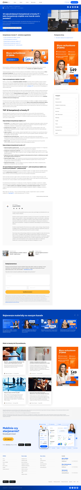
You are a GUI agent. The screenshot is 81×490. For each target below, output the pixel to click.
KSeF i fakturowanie (59, 114)
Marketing (57, 117)
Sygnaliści (70, 481)
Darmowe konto (74, 2)
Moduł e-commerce (25, 469)
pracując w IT (30, 85)
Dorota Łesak (33, 373)
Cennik (4, 460)
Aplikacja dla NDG (24, 470)
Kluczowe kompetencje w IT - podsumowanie (13, 45)
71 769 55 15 (75, 461)
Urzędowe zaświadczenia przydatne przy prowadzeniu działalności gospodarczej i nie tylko (40, 362)
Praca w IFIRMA (5, 462)
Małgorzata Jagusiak (9, 373)
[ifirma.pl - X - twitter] (72, 488)
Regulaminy (50, 481)
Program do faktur (24, 467)
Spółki (56, 133)
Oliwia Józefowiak (9, 403)
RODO (75, 481)
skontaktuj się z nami (28, 269)
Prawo (56, 123)
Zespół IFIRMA (6, 8)
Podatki (56, 120)
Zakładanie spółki (24, 460)
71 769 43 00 (75, 472)
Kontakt (4, 467)
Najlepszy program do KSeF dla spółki (12, 392)
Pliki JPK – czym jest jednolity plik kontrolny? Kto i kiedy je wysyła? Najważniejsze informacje (14, 362)
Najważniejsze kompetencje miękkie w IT (12, 41)
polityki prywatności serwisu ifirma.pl (12, 302)
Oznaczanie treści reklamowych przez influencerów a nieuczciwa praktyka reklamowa (39, 393)
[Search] (76, 89)
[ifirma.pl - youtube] (77, 488)
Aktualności (57, 98)
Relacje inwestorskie (64, 481)
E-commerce (57, 108)
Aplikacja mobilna (24, 474)
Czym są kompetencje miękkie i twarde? (12, 37)
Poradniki (41, 462)
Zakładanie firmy (24, 458)
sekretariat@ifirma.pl (65, 472)
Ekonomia (57, 111)
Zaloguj (68, 2)
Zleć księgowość (8, 439)
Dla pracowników (58, 102)
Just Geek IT (11, 193)
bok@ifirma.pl (64, 461)
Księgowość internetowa (25, 465)
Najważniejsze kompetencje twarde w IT (12, 43)
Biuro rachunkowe (24, 462)
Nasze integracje (43, 465)
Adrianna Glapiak (34, 403)
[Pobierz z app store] (21, 445)
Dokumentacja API (43, 467)
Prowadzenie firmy (58, 127)
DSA (77, 481)
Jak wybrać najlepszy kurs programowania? (64, 37)
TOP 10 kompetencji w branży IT (10, 39)
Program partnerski (6, 469)
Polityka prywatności (57, 481)
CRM (22, 472)
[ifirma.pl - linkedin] (75, 488)
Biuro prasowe (5, 465)
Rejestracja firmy (58, 130)
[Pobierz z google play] (28, 445)
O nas (4, 458)
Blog (41, 458)
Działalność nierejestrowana (60, 105)
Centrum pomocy (43, 460)
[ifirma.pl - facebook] (70, 488)
